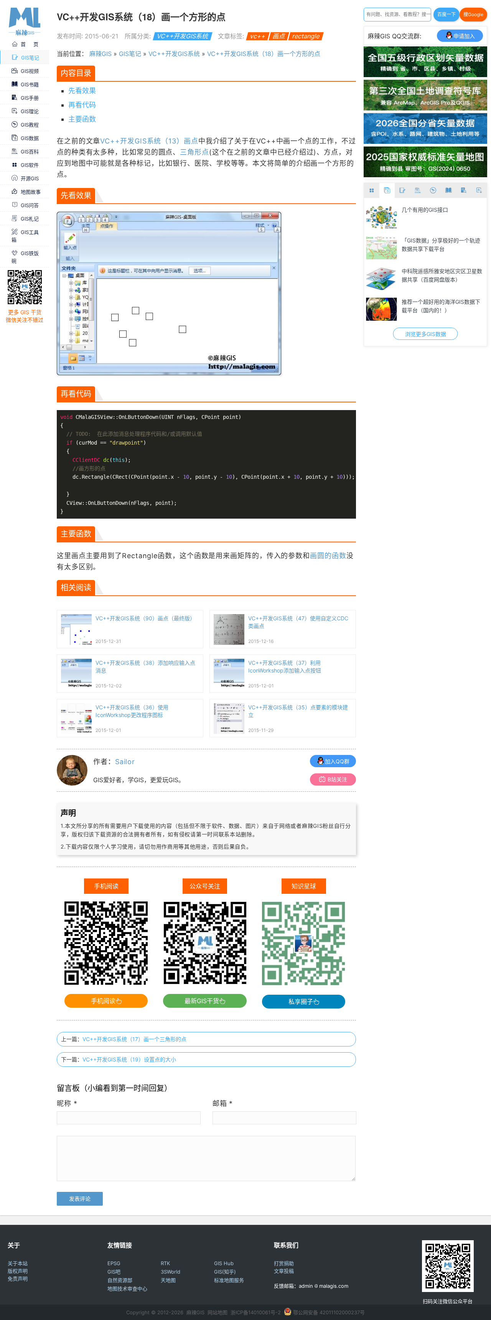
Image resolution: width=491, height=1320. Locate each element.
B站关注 (337, 779)
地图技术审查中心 (127, 1288)
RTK (165, 1263)
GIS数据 (30, 138)
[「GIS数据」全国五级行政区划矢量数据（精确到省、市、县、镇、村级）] (425, 75)
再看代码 (82, 105)
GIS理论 (30, 111)
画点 (279, 36)
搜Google (473, 14)
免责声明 (18, 1279)
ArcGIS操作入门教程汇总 (432, 240)
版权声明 (18, 1271)
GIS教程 (30, 125)
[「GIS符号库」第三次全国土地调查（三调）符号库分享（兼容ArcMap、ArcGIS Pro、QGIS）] (425, 108)
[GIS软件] (371, 190)
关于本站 (18, 1263)
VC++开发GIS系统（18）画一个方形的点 (263, 54)
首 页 (29, 44)
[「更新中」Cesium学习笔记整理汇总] (381, 278)
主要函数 (82, 119)
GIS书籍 (30, 84)
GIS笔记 (30, 57)
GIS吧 (113, 1272)
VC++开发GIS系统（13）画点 (149, 141)
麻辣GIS (100, 54)
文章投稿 (284, 1271)
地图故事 (31, 192)
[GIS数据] (387, 190)
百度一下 (446, 14)
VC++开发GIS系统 (182, 36)
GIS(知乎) (225, 1272)
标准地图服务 (229, 1280)
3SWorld (170, 1272)
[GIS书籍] (448, 190)
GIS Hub (224, 1263)
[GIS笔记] (402, 190)
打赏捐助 (284, 1263)
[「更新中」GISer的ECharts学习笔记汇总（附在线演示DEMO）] (381, 217)
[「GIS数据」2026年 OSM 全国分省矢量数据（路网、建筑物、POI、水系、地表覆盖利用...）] (425, 141)
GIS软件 (30, 165)
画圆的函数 (328, 556)
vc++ (257, 36)
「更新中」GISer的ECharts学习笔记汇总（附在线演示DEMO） (442, 213)
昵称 (67, 1103)
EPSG (113, 1263)
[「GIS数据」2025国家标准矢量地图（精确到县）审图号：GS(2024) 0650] (425, 175)
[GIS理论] (479, 190)
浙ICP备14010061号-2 (256, 1312)
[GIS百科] (417, 190)
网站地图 (217, 1312)
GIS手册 (30, 98)
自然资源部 (119, 1280)
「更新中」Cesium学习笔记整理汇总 (443, 275)
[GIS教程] (433, 190)
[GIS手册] (463, 190)
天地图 (168, 1280)
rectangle (305, 36)
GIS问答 (30, 205)
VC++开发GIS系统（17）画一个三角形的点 (134, 1039)
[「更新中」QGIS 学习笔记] (381, 309)
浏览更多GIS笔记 (425, 334)
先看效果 (82, 91)
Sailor (125, 762)
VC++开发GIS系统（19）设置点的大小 (129, 1059)
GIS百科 (30, 151)
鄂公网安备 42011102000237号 (329, 1312)
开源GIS (30, 178)
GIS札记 (30, 219)
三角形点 (194, 152)
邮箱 (223, 1103)
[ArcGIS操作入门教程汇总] (381, 247)
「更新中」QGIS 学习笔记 (433, 301)
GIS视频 (30, 71)
